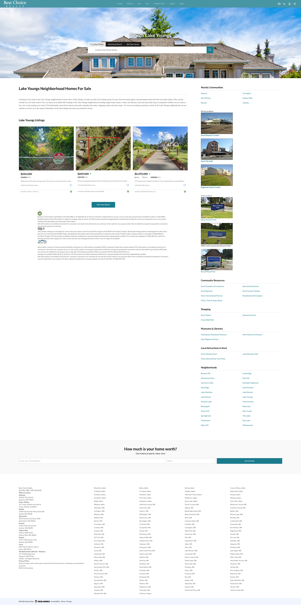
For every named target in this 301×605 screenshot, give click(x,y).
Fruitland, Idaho (145, 491)
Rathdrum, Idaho (191, 498)
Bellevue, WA (99, 514)
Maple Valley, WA (236, 554)
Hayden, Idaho (190, 491)
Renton (204, 103)
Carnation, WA (99, 524)
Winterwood (248, 425)
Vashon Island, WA (237, 590)
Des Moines (206, 98)
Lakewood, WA (99, 554)
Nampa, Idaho (235, 495)
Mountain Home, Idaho (193, 495)
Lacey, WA (97, 551)
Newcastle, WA (190, 564)
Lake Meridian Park (250, 354)
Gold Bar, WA (235, 541)
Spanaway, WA (99, 587)
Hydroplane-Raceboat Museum (213, 334)
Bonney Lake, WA (236, 514)
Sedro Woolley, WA (237, 580)
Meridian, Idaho (145, 495)
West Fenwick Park (208, 220)
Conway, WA (98, 528)
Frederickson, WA (145, 541)
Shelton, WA (143, 584)
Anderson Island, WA (238, 508)
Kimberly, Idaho (100, 495)
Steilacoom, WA (145, 587)
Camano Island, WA (192, 521)
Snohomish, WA (236, 584)
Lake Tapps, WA (235, 551)
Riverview (247, 406)
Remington (205, 406)
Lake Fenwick (248, 387)
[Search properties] (210, 50)
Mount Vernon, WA (101, 564)
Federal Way (248, 98)
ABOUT (172, 4)
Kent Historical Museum (252, 334)
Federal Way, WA (145, 537)
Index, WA (188, 544)
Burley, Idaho (189, 488)
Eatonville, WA (190, 531)
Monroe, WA (144, 560)
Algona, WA (189, 508)
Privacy (69, 601)
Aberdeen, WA (99, 508)
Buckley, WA (234, 518)
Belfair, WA (234, 511)
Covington (247, 93)
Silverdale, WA (190, 584)
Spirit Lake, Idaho (191, 501)
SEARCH (130, 4)
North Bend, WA (145, 567)
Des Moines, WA (236, 528)
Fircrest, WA (234, 537)
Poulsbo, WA (144, 574)
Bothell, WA (98, 518)
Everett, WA (234, 534)
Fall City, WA (98, 537)
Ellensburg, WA (145, 534)
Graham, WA (98, 544)
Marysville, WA (99, 557)
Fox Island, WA (99, 541)
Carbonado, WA (236, 521)
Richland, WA (144, 577)
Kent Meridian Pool (209, 354)
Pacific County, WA (192, 504)
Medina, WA (143, 557)
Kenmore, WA (99, 547)
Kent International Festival (212, 296)
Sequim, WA (98, 584)
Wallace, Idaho (99, 504)
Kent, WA (188, 547)
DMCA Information (26, 568)
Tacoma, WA (234, 587)
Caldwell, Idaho (99, 491)
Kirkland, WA (235, 547)
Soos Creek (247, 411)
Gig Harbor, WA (190, 541)
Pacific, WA (98, 570)
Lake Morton (248, 392)
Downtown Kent (249, 315)
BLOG (182, 4)
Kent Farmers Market (251, 291)
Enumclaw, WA (190, 534)
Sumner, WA (189, 587)
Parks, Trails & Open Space (211, 300)
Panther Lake (206, 401)
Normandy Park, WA (101, 567)
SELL (147, 4)
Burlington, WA (145, 521)
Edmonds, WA (99, 534)
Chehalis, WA (190, 524)
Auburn (204, 93)
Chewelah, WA (235, 524)
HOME (119, 4)
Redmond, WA (235, 574)
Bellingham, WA (145, 514)
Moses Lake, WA (191, 560)
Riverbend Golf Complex (252, 296)
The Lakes (247, 416)
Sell (133, 44)
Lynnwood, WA (190, 554)
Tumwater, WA (144, 590)
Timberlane (205, 420)
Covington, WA (190, 528)
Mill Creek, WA (235, 557)
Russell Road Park (208, 271)
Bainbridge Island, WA (193, 511)
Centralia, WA (144, 524)
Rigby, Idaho (98, 501)
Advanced (115, 44)
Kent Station (206, 315)
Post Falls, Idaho (145, 498)
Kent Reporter (207, 291)
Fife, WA (188, 537)
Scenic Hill (205, 411)
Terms (63, 601)
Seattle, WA (189, 580)
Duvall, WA (143, 531)
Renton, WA (98, 577)
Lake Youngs (248, 397)
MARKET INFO (159, 4)
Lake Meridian (206, 392)
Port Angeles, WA (236, 570)
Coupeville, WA (145, 528)
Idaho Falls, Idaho (236, 491)
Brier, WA (188, 518)
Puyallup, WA (190, 574)
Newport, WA (235, 564)
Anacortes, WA (144, 508)
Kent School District (251, 286)
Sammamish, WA (100, 580)
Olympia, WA (189, 567)
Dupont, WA (98, 531)
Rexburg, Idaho (235, 498)
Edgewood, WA (235, 531)
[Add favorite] (71, 185)
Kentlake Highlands (250, 383)
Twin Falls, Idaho (236, 501)
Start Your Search (103, 205)
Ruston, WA (234, 577)
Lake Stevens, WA (191, 551)
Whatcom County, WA (238, 504)
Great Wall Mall (207, 320)
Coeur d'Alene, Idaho (237, 488)
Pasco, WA (189, 570)
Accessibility (55, 601)
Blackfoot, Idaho (100, 488)
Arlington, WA (99, 511)
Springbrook (206, 416)
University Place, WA (192, 590)
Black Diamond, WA (192, 514)
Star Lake (246, 420)
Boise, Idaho (143, 488)
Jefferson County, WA (147, 504)
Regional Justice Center (211, 187)
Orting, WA (234, 567)
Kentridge (205, 387)
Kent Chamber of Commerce (212, 286)
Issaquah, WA (235, 544)
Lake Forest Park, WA (147, 551)
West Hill (204, 425)
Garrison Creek (207, 383)
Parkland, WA (144, 570)
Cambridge (247, 373)
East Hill (246, 378)
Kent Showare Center (210, 135)
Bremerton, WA (145, 518)
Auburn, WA (144, 511)
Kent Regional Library (209, 339)
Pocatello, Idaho (100, 498)
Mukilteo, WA (144, 564)
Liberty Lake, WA (145, 554)
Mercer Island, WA (191, 557)
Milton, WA (98, 560)
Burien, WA (98, 521)
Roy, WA (188, 577)
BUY (139, 4)
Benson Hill (205, 373)
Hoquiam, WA (144, 544)
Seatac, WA (143, 580)
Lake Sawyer (206, 397)
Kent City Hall (207, 161)
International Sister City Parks (213, 359)
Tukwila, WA (98, 590)
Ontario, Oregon (145, 593)
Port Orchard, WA (100, 574)
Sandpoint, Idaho (145, 501)
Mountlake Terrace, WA (238, 560)
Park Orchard (248, 401)
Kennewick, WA (145, 547)
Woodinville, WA (100, 593)
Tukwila (246, 103)
